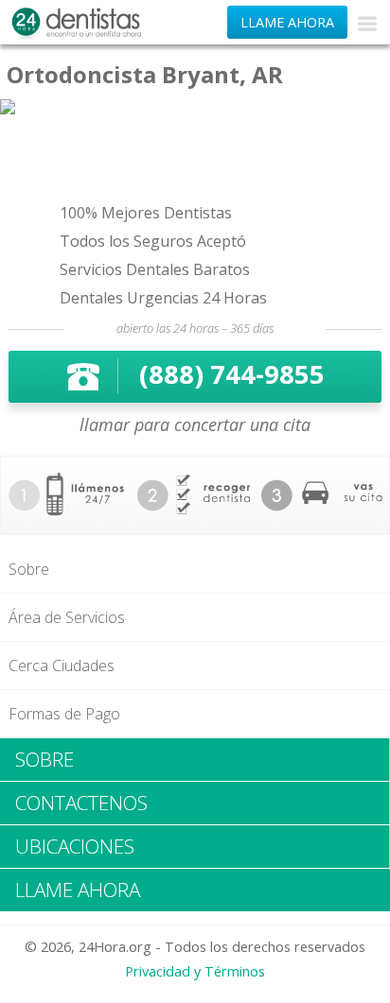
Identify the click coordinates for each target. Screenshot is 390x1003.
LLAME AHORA (287, 22)
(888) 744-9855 (232, 373)
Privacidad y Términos (195, 971)
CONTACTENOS (81, 802)
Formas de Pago (64, 713)
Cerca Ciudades (62, 665)
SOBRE (44, 759)
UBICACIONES (74, 846)
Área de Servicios (67, 617)
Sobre (29, 569)
